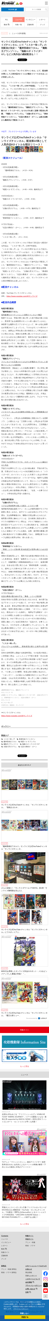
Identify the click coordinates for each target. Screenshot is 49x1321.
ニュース (18, 20)
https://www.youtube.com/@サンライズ (22, 296)
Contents (4, 1236)
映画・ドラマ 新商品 (8, 1272)
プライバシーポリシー (33, 1285)
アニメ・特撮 (30, 1242)
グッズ (42, 25)
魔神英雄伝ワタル (10, 742)
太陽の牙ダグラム (10, 747)
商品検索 (11, 9)
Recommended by (32, 1018)
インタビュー (30, 20)
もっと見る (24, 1066)
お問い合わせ (30, 1289)
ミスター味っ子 (9, 739)
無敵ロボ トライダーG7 (31, 744)
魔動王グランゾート (11, 744)
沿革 (27, 1292)
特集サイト (5, 1252)
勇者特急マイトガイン (27, 739)
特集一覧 (18, 25)
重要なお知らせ (31, 1276)
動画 (5, 25)
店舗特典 (30, 25)
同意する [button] (25, 1317)
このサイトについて (32, 1279)
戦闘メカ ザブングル (28, 742)
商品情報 (28, 1272)
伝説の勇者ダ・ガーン (29, 747)
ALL (6, 20)
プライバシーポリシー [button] (20, 1309)
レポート (42, 20)
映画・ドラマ (30, 1246)
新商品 (3, 1266)
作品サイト (29, 1239)
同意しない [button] (24, 1313)
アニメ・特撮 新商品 (8, 1269)
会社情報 (28, 1282)
